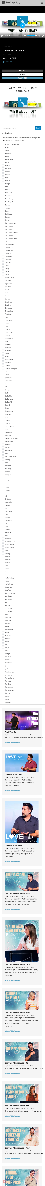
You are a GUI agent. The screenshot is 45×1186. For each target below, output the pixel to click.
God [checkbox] (6, 393)
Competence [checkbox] (9, 241)
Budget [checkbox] (7, 205)
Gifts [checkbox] (6, 387)
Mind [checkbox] (6, 550)
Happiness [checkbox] (8, 432)
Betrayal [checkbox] (7, 184)
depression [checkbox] (8, 284)
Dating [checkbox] (7, 268)
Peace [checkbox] (7, 626)
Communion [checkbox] (9, 226)
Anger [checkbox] (7, 156)
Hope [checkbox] (6, 453)
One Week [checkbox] (8, 611)
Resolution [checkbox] (8, 684)
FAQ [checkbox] (6, 326)
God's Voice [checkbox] (9, 399)
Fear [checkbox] (6, 341)
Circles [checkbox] (7, 220)
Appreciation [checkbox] (9, 159)
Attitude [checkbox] (7, 165)
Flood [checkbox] (6, 356)
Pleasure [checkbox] (8, 635)
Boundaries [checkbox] (8, 196)
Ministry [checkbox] (7, 554)
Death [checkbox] (7, 275)
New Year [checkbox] (8, 590)
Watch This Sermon (12, 743)
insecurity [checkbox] (8, 469)
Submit (38, 128)
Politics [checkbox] (7, 638)
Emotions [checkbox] (8, 305)
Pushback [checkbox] (8, 663)
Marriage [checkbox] (8, 532)
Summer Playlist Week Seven (18, 1012)
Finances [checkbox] (8, 350)
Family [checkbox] (7, 323)
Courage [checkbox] (8, 259)
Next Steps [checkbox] (8, 599)
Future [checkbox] (7, 375)
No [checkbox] (6, 602)
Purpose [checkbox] (7, 660)
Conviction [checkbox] (8, 253)
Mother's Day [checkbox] (9, 578)
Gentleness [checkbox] (9, 381)
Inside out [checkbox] (8, 472)
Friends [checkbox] (7, 366)
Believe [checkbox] (7, 181)
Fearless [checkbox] (8, 344)
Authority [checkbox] (8, 168)
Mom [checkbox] (6, 566)
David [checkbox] (7, 272)
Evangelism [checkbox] (9, 311)
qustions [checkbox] (7, 669)
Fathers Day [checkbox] (9, 338)
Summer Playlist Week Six (16, 1063)
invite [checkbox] (6, 484)
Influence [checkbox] (8, 466)
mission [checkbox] (7, 563)
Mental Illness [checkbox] (9, 547)
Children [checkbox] (7, 211)
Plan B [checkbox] (7, 632)
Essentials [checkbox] (8, 308)
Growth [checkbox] (7, 423)
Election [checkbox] (7, 296)
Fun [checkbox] (6, 372)
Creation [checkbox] (7, 262)
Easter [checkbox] (7, 293)
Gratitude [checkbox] (8, 414)
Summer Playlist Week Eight (17, 964)
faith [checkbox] (6, 317)
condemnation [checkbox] (9, 244)
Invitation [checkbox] (8, 481)
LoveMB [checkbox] (7, 529)
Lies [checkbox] (6, 508)
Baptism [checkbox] (7, 174)
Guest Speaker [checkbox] (10, 426)
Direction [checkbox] (8, 287)
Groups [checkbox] (7, 420)
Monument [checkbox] (8, 575)
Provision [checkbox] (8, 657)
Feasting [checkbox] (8, 347)
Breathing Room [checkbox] (10, 202)
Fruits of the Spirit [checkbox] (11, 369)
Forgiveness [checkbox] (9, 359)
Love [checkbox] (6, 526)
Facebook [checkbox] (8, 314)
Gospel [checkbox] (7, 405)
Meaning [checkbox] (8, 538)
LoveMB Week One (13, 845)
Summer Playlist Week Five (17, 1105)
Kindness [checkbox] (8, 499)
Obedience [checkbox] (8, 608)
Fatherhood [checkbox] (8, 332)
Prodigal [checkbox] (7, 654)
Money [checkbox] (7, 572)
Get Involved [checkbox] (9, 384)
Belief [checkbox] (6, 177)
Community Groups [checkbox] (11, 232)
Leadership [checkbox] (8, 502)
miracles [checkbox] (8, 560)
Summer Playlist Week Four (17, 1148)
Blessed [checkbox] (7, 190)
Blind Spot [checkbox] (8, 193)
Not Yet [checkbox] (7, 605)
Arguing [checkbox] (7, 162)
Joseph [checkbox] (7, 490)
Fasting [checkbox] (7, 329)
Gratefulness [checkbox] (9, 411)
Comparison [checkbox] (9, 235)
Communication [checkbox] (10, 223)
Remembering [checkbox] (9, 678)
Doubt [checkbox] (7, 290)
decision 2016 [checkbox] (9, 278)
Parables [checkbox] (8, 617)
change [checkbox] (7, 208)
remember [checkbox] (8, 675)
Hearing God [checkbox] (9, 441)
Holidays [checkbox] (8, 444)
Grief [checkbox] (6, 417)
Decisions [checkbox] (8, 281)
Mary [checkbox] (6, 535)
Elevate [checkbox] (7, 299)
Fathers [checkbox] (7, 335)
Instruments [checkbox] (9, 478)
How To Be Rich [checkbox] (10, 456)
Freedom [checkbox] (8, 362)
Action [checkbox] (7, 147)
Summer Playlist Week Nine (17, 893)
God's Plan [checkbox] (8, 396)
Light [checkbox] (6, 514)
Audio (23, 71)
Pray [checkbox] (6, 644)
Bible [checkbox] (6, 187)
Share (23, 74)
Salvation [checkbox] (8, 702)
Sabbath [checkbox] (7, 696)
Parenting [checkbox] (8, 620)
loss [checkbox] (6, 523)
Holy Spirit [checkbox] (8, 450)
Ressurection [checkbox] (9, 687)
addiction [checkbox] (8, 150)
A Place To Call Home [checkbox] (12, 144)
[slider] (14, 36)
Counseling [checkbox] (8, 256)
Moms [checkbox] (7, 569)
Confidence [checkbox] (8, 247)
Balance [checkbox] (7, 171)
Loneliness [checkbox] (8, 520)
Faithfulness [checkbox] (9, 320)
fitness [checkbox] (7, 353)
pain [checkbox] (6, 614)
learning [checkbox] (7, 505)
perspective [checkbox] (9, 629)
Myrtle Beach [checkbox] (9, 584)
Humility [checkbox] (7, 460)
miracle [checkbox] (7, 557)
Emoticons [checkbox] (8, 302)
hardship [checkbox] (8, 435)
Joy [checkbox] (6, 493)
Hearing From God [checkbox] (11, 438)
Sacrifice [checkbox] (8, 699)
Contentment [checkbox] (9, 250)
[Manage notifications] (4, 1181)
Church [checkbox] (7, 217)
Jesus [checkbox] (7, 487)
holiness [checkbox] (7, 447)
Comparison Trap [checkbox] (11, 238)
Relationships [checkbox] (9, 672)
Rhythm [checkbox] (7, 693)
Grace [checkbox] (7, 408)
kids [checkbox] (6, 496)
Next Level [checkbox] (8, 596)
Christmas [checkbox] (8, 214)
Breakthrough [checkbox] (9, 199)
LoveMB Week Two (13, 774)
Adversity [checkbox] (8, 153)
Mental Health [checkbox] (9, 544)
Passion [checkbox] (7, 623)
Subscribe (23, 78)
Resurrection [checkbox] (9, 690)
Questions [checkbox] (8, 666)
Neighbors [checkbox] (8, 587)
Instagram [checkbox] (8, 475)
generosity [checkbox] (8, 378)
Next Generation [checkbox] (10, 593)
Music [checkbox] (7, 581)
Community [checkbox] (9, 229)
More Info (8, 62)
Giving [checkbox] (7, 390)
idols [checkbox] (6, 463)
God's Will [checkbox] (8, 402)
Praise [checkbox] (7, 641)
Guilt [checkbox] (6, 429)
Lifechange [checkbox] (8, 511)
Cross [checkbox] (7, 265)
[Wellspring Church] (11, 3)
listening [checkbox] (7, 517)
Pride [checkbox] (6, 651)
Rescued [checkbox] (8, 681)
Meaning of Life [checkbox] (10, 541)
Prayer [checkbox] (7, 648)
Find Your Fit (10, 732)
